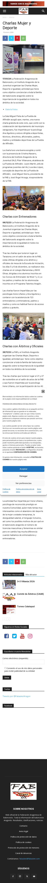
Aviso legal (23, 831)
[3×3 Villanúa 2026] (9, 584)
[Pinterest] (17, 38)
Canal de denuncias (23, 853)
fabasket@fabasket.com (29, 858)
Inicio (5, 17)
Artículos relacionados (13, 575)
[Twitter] (11, 38)
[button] (43, 391)
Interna (11, 17)
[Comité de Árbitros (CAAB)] (9, 596)
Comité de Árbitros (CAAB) (30, 594)
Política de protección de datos (25, 490)
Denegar (23, 476)
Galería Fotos (11, 109)
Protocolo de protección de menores (23, 847)
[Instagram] (20, 876)
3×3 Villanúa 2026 (26, 581)
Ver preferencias (23, 483)
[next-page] (8, 619)
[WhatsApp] (23, 38)
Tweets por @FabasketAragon (16, 696)
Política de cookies (6, 490)
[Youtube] (34, 876)
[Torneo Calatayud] (9, 609)
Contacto (23, 826)
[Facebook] (5, 38)
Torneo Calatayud (26, 606)
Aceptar (23, 469)
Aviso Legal (39, 490)
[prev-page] (4, 619)
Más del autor (31, 575)
